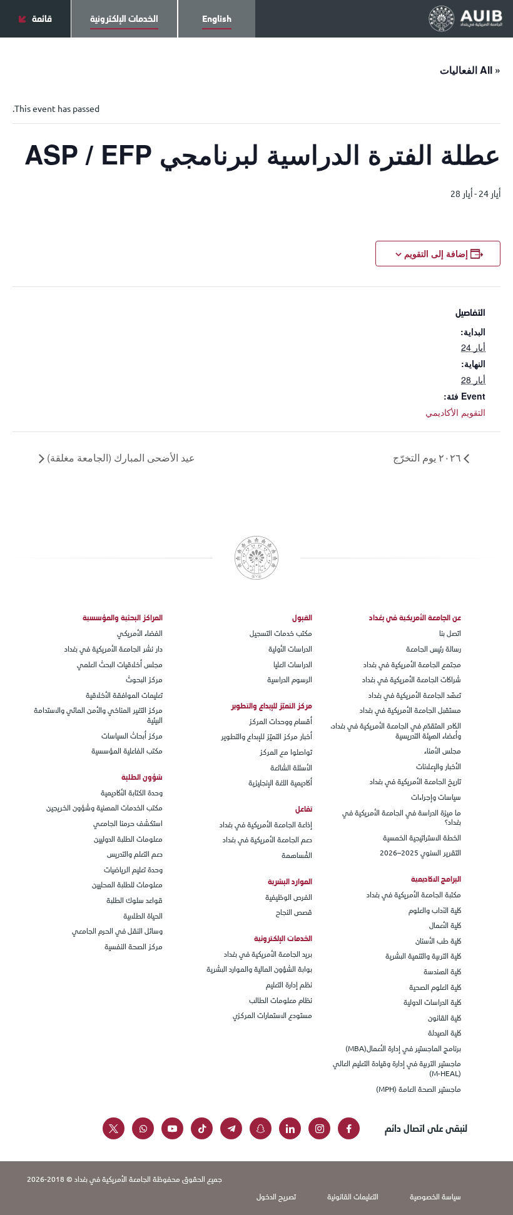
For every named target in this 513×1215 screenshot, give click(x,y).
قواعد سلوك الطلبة (134, 901)
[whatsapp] (143, 1128)
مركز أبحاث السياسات (132, 736)
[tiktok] (202, 1128)
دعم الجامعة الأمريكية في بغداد (267, 840)
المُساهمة (297, 856)
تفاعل (303, 809)
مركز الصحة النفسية (133, 947)
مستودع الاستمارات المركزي (272, 1016)
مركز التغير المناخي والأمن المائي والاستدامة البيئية (98, 716)
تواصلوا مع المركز (286, 753)
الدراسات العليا (292, 665)
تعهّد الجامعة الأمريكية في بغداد (414, 696)
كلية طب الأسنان (438, 941)
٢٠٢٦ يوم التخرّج (428, 457)
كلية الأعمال (445, 926)
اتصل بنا (450, 634)
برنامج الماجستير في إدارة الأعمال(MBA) (403, 1049)
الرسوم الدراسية (289, 680)
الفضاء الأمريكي (140, 634)
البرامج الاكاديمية (436, 879)
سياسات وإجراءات (436, 798)
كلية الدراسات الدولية (432, 1003)
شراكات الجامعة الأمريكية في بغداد (411, 680)
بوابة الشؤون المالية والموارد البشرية (259, 970)
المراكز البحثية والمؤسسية (123, 617)
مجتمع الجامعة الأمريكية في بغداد (412, 665)
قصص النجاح (294, 913)
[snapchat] (261, 1128)
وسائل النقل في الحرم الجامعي (117, 931)
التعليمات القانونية (352, 1197)
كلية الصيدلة (444, 1033)
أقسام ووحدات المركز (280, 722)
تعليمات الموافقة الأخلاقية (124, 696)
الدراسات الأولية (290, 649)
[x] (113, 1128)
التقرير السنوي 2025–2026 (420, 853)
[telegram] (231, 1128)
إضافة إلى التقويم (436, 253)
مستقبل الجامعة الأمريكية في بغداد (410, 711)
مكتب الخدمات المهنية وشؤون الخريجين (104, 808)
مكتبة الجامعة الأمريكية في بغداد (414, 895)
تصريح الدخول (276, 1197)
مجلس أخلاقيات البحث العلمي (120, 665)
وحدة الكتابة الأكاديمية (132, 793)
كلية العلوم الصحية (435, 988)
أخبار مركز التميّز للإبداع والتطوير (266, 737)
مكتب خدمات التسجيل (281, 634)
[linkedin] (290, 1128)
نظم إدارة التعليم (289, 985)
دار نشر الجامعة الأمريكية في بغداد (113, 649)
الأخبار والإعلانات (438, 767)
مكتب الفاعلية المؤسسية (127, 751)
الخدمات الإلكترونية (283, 938)
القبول (302, 617)
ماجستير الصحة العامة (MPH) (418, 1090)
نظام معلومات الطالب (280, 1001)
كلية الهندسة (442, 972)
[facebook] (349, 1128)
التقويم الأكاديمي (455, 412)
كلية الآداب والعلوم (435, 911)
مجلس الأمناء (442, 751)
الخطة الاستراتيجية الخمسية (422, 838)
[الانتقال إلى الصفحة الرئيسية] (465, 18)
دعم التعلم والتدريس (135, 855)
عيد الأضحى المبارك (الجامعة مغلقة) (119, 457)
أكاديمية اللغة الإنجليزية (280, 783)
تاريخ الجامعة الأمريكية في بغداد (415, 782)
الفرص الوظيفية (288, 898)
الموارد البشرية (290, 881)
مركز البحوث (144, 680)
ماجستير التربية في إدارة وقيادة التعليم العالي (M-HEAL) (397, 1069)
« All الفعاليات (470, 70)
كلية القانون (444, 1018)
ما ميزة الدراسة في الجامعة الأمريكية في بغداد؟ (401, 818)
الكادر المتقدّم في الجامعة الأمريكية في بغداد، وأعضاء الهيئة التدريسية (395, 731)
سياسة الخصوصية (435, 1197)
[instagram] (319, 1128)
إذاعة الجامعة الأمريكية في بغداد (266, 825)
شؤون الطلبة (142, 777)
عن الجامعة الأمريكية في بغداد (415, 617)
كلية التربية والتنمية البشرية (423, 956)
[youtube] (172, 1128)
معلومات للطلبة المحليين (127, 885)
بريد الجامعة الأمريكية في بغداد (268, 955)
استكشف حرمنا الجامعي (128, 824)
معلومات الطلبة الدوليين (128, 840)
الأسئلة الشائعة (291, 768)
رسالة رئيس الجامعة (433, 649)
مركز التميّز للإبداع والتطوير (271, 706)
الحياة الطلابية (143, 916)
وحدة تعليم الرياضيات (133, 870)
